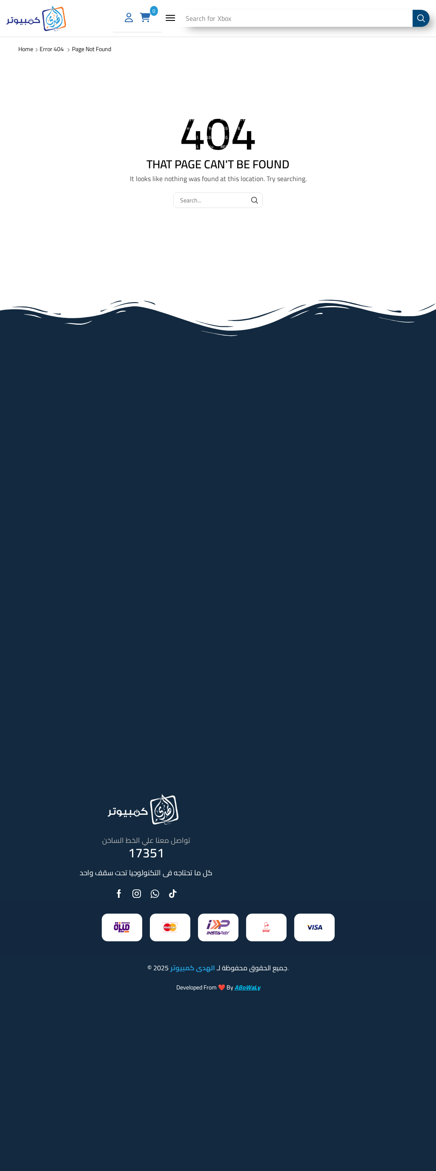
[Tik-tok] (173, 893)
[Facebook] (119, 893)
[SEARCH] (255, 200)
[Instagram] (136, 893)
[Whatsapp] (154, 893)
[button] (170, 18)
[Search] (421, 18)
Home (25, 49)
